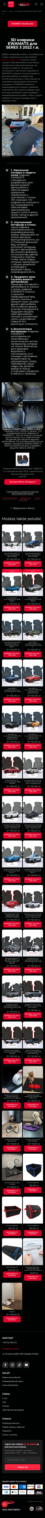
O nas (4, 1398)
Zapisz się (23, 1467)
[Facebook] (5, 1365)
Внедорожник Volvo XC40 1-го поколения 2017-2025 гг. (33, 1006)
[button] (4, 4)
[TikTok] (19, 1365)
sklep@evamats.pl (10, 1349)
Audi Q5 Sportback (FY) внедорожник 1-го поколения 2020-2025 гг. (12, 645)
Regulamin (7, 1431)
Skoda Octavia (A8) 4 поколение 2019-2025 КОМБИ (12, 1052)
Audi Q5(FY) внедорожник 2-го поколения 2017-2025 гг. (33, 645)
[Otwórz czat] (5, 1504)
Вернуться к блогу (24, 508)
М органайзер (33, 1182)
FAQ (4, 1402)
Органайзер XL (12, 1267)
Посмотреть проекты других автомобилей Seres (22, 492)
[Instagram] (12, 1365)
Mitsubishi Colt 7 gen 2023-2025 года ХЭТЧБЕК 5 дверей (12, 915)
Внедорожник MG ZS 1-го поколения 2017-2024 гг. (12, 871)
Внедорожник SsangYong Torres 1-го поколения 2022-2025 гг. (33, 961)
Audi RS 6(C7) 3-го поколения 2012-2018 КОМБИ (12, 782)
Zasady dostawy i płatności (13, 1427)
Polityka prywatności (11, 1423)
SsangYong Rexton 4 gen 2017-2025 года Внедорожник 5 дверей (12, 961)
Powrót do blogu (23, 24)
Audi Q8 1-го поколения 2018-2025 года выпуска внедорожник (33, 691)
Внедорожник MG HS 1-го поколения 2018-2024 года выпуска (33, 782)
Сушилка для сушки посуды (12, 1183)
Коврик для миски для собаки (33, 1140)
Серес (11, 11)
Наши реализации (10, 1385)
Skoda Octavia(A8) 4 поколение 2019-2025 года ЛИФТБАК (33, 1052)
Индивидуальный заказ (12, 1381)
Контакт (5, 1406)
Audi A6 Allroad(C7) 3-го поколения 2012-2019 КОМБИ (12, 555)
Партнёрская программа (13, 1410)
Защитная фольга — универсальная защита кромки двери (12, 1096)
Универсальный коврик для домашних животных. (33, 1096)
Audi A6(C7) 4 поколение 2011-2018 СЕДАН (12, 599)
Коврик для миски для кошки (12, 1140)
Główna (4, 11)
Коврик (12, 1311)
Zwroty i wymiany (9, 1435)
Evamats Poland (37, 1501)
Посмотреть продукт (22, 482)
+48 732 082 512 (9, 1342)
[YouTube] (26, 1365)
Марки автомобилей (11, 1377)
